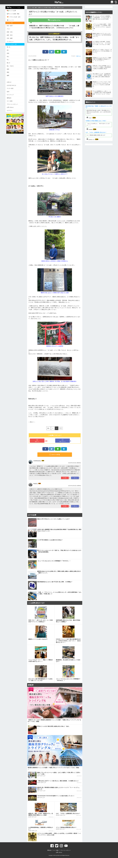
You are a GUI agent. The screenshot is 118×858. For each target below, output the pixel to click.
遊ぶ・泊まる (10, 66)
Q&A (8, 91)
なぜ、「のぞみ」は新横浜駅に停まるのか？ (96, 132)
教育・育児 (9, 35)
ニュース (11, 20)
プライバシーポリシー (12, 104)
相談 (8, 72)
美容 (8, 53)
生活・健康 (9, 38)
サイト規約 (9, 101)
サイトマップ (10, 94)
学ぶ (8, 59)
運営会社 (9, 98)
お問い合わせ (10, 107)
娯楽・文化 (9, 32)
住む (8, 56)
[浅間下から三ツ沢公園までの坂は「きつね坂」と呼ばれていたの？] (64, 52)
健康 (8, 75)
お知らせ (9, 82)
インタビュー (10, 41)
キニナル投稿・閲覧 (14, 13)
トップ (29, 7)
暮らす (8, 62)
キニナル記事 (12, 10)
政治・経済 (9, 25)
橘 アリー (79, 56)
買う (8, 50)
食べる (8, 47)
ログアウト (9, 110)
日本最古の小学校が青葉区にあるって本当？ (96, 120)
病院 (8, 69)
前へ (49, 428)
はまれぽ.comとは (11, 85)
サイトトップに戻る (16, 7)
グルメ (8, 28)
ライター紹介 (10, 88)
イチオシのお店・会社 (14, 17)
